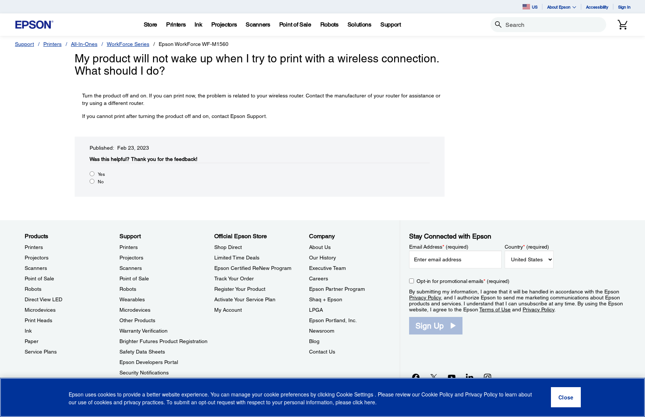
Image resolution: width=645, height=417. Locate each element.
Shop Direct (228, 247)
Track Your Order (234, 278)
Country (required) (527, 247)
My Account (228, 310)
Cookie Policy (437, 394)
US (535, 6)
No (101, 181)
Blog (314, 341)
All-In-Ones (84, 44)
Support (24, 44)
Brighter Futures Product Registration (163, 341)
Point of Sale (39, 278)
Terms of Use (495, 309)
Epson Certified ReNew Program (253, 268)
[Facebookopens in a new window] (416, 377)
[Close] (566, 398)
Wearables (132, 299)
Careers (318, 278)
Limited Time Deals (236, 258)
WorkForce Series (128, 44)
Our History (322, 258)
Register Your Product (239, 289)
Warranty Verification (143, 331)
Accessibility (597, 6)
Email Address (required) (438, 247)
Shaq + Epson (325, 299)
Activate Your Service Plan (244, 299)
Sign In (624, 6)
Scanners (36, 268)
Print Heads (38, 320)
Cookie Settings (355, 394)
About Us (320, 247)
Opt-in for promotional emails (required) (463, 281)
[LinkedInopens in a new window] (469, 377)
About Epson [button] (558, 6)
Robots (33, 289)
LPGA (316, 310)
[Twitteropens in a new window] (433, 377)
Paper (31, 341)
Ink (28, 331)
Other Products (137, 320)
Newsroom (321, 331)
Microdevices (40, 310)
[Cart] (622, 24)
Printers (52, 44)
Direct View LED (43, 299)
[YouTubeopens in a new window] (451, 377)
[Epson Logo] (34, 24)
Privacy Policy (425, 298)
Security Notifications (144, 373)
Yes (101, 174)
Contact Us (322, 352)
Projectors (37, 258)
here (369, 402)
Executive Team (327, 268)
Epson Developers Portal (148, 362)
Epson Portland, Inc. (333, 320)
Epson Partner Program (337, 289)
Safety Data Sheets (142, 352)
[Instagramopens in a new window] (487, 377)
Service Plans (41, 352)
